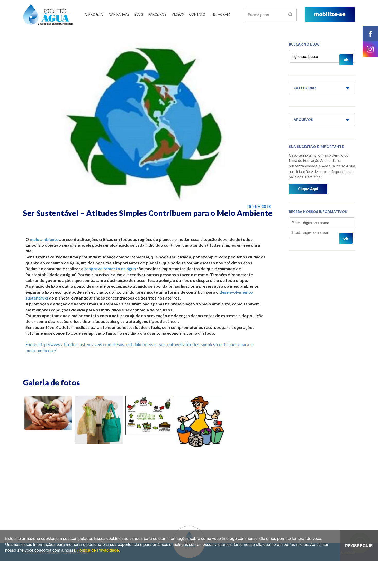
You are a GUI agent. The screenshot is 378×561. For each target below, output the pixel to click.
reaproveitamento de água (110, 268)
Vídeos (178, 14)
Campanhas (119, 14)
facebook (370, 33)
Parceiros (157, 14)
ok (290, 14)
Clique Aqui (308, 189)
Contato (197, 14)
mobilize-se (330, 14)
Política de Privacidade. (98, 550)
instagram (370, 49)
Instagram (220, 14)
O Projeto (94, 14)
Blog (138, 14)
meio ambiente (44, 239)
